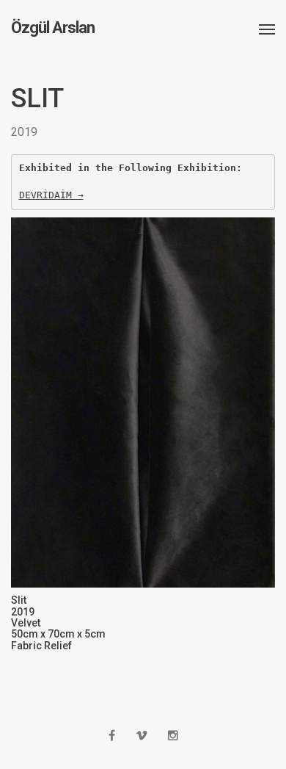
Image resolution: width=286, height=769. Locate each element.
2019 (24, 132)
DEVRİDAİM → (51, 195)
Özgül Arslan (53, 28)
